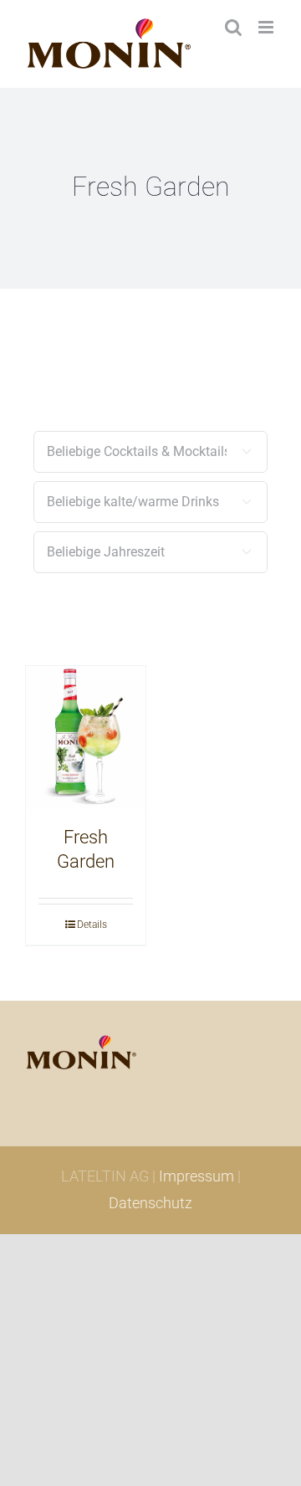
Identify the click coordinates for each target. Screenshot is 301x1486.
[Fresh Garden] (85, 738)
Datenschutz (150, 1203)
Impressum (196, 1176)
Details (92, 924)
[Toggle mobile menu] (267, 27)
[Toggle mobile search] (233, 27)
